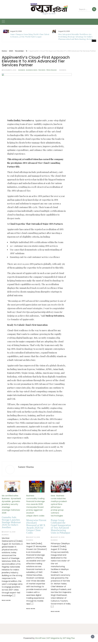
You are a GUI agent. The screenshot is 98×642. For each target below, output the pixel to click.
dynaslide (6, 501)
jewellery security (10, 504)
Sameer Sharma (26, 466)
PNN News (41, 70)
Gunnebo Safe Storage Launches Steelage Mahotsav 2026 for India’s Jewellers (11, 522)
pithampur (56, 507)
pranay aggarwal (34, 510)
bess (53, 495)
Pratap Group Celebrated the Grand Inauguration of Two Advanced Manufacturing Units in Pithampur (61, 526)
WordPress (40, 638)
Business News (31, 70)
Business (21, 70)
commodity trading (35, 498)
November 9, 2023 (9, 70)
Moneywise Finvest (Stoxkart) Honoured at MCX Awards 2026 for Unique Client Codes (36, 526)
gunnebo (16, 501)
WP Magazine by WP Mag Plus (61, 638)
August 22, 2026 (9, 532)
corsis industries (58, 498)
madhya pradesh (59, 501)
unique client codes (35, 515)
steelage (6, 507)
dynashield (16, 498)
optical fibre (56, 504)
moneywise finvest (35, 507)
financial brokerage (35, 501)
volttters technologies (57, 514)
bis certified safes (10, 495)
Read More (6, 600)
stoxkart (30, 512)
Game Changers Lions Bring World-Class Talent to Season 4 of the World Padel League (29, 35)
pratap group (57, 510)
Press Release (51, 70)
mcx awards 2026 (34, 504)
